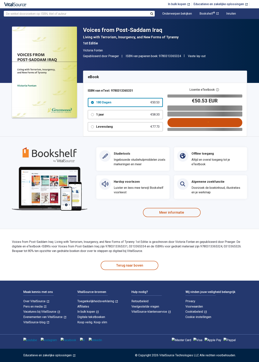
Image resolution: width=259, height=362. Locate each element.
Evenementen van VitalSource (43, 317)
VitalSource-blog (34, 322)
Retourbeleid (139, 301)
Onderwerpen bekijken (177, 13)
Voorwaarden (194, 306)
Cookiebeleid (194, 311)
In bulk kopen (177, 4)
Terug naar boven (129, 265)
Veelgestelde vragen (145, 306)
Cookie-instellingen (198, 317)
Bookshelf (207, 13)
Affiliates (83, 306)
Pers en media (33, 306)
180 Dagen (128, 102)
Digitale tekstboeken (91, 317)
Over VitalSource (34, 301)
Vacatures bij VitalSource (40, 311)
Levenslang (128, 126)
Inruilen (231, 13)
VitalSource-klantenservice (149, 311)
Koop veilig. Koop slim (92, 322)
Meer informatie (171, 212)
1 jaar (128, 114)
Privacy (190, 301)
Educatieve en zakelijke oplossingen (219, 4)
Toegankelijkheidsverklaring (96, 301)
